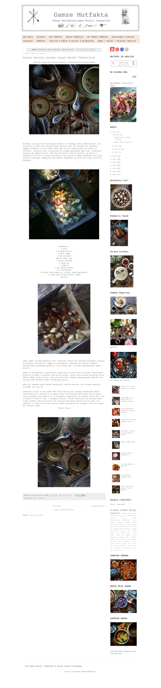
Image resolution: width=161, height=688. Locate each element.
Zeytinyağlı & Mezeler (123, 37)
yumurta (119, 548)
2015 (114, 171)
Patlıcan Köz (125, 530)
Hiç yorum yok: (66, 495)
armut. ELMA (115, 535)
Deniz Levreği (128, 518)
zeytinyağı (127, 548)
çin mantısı (117, 550)
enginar (115, 513)
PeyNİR (134, 530)
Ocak (116, 152)
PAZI (111, 530)
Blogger (67, 671)
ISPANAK (119, 522)
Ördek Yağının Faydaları (126, 454)
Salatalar (28, 41)
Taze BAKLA (120, 533)
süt (126, 545)
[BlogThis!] (78, 495)
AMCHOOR (124, 513)
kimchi (134, 541)
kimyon (112, 543)
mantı (134, 543)
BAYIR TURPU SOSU (128, 442)
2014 (114, 174)
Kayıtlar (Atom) (36, 515)
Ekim (116, 146)
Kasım (117, 135)
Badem (120, 515)
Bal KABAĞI (127, 515)
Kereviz (42, 498)
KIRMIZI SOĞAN (130, 522)
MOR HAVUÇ (132, 526)
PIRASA (117, 530)
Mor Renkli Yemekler (97, 37)
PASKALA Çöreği (130, 528)
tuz (111, 548)
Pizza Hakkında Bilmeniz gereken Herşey (128, 410)
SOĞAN (112, 533)
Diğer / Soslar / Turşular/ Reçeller (117, 41)
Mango (132, 510)
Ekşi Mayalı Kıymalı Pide (126, 476)
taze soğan (132, 545)
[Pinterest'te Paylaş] (84, 495)
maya (111, 545)
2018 (114, 162)
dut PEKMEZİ (131, 537)
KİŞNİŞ (134, 524)
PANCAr (121, 528)
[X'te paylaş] (80, 495)
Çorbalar (41, 37)
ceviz (134, 535)
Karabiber (113, 524)
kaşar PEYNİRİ (123, 541)
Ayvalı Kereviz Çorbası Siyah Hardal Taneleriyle (59, 57)
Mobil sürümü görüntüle (64, 510)
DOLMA (134, 515)
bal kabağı (126, 535)
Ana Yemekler (55, 37)
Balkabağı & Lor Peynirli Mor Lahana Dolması (127, 399)
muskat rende (119, 545)
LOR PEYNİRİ (114, 526)
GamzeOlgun (126, 520)
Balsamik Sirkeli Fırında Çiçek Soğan (128, 433)
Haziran (117, 149)
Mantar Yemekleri (75, 37)
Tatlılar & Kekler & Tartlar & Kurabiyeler (71, 41)
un (114, 548)
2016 (114, 168)
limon (129, 543)
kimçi (118, 543)
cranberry (113, 537)
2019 (114, 159)
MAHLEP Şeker (124, 526)
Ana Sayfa (28, 37)
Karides (121, 524)
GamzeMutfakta (115, 520)
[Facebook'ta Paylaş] (82, 495)
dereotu (121, 537)
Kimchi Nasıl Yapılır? (123, 142)
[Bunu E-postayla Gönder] (76, 495)
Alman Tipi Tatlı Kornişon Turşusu (128, 387)
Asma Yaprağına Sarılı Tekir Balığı (127, 488)
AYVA (35, 498)
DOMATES (112, 518)
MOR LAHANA (114, 528)
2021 (114, 132)
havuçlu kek (125, 539)
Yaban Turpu (131, 533)
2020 (114, 156)
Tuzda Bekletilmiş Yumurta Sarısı (128, 421)
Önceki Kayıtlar (98, 506)
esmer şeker (114, 539)
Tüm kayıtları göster (86, 50)
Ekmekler (41, 41)
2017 (114, 165)
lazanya (123, 543)
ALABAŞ (114, 510)
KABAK (123, 510)
